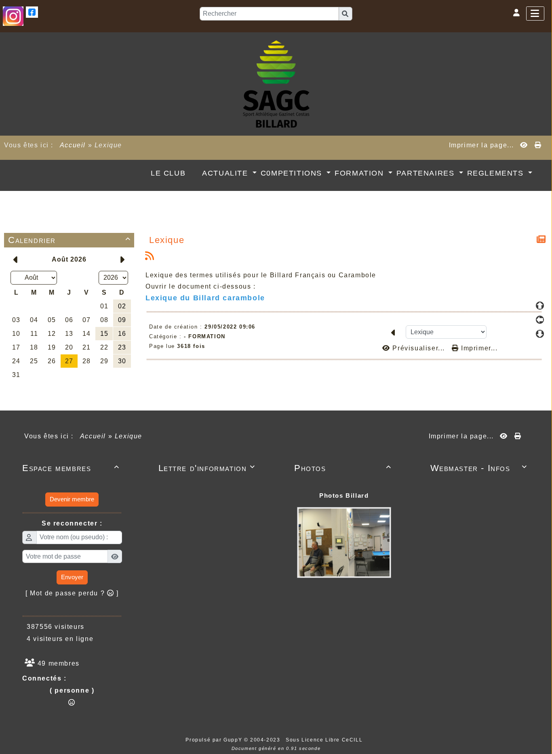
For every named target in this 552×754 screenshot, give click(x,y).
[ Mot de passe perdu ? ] (72, 593)
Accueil (73, 145)
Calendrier (69, 240)
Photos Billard (344, 495)
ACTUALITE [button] (226, 173)
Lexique (166, 240)
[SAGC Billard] (276, 83)
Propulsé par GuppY (214, 740)
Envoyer (72, 577)
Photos (343, 468)
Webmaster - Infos (479, 468)
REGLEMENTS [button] (497, 173)
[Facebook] (32, 11)
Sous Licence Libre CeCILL (325, 740)
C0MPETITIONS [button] (293, 173)
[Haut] (540, 306)
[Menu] (535, 13)
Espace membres (71, 468)
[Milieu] (540, 320)
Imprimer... (478, 348)
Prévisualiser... (418, 348)
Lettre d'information (207, 468)
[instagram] (13, 15)
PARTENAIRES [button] (426, 173)
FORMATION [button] (360, 173)
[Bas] (540, 334)
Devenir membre (72, 499)
